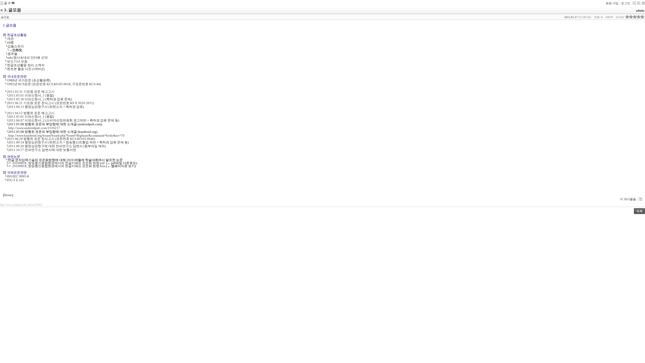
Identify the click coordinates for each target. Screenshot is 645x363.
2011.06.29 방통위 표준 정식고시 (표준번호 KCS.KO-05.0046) (51, 139)
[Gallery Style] (643, 3)
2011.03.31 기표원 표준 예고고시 (30, 92)
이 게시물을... (629, 199)
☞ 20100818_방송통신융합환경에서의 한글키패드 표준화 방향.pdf (56, 163)
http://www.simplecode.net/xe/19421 (21, 204)
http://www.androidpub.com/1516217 (34, 128)
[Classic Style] (634, 3)
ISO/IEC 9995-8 (18, 176)
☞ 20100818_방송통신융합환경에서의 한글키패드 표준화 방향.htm (56, 166)
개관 (10, 39)
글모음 (5, 17)
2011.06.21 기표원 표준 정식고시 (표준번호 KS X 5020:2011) (50, 103)
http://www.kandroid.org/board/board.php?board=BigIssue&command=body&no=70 (66, 135)
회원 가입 (612, 3)
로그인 (625, 3)
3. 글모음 (12, 10)
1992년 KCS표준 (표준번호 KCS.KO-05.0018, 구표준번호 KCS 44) (54, 84)
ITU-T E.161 (15, 180)
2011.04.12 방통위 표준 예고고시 (30, 113)
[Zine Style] (638, 3)
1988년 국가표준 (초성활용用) (28, 80)
